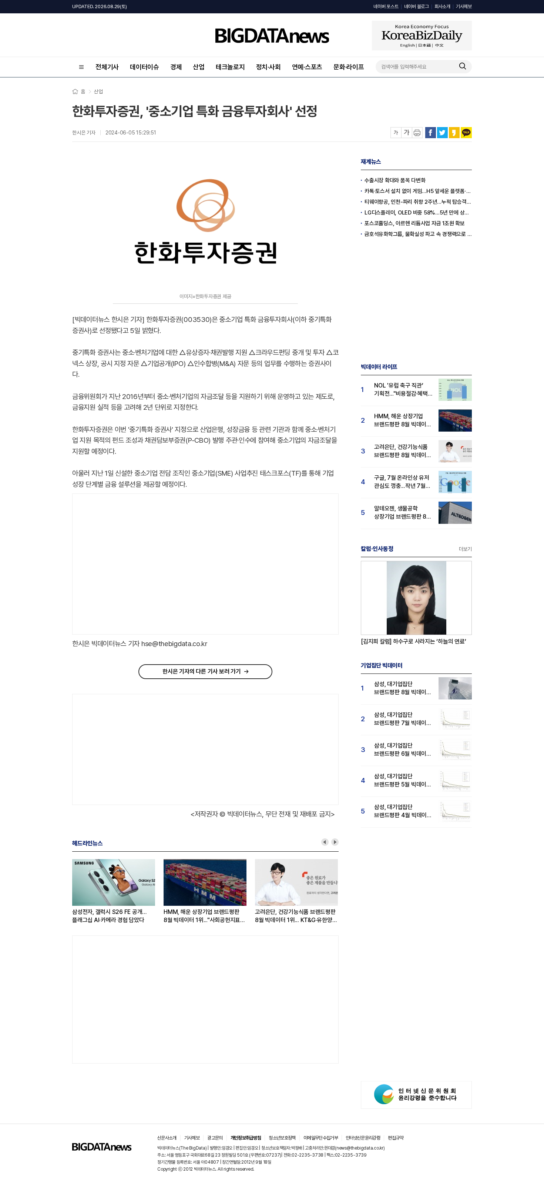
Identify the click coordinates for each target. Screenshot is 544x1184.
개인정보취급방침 (246, 1138)
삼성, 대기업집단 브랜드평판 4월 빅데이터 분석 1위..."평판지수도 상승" (403, 811)
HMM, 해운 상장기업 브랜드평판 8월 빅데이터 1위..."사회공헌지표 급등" (202, 916)
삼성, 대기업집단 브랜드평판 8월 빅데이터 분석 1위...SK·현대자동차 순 (402, 688)
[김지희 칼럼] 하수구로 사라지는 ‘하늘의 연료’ (413, 641)
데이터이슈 (144, 67)
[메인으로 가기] (101, 1148)
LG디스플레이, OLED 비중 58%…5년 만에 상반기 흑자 (418, 212)
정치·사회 (268, 67)
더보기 (465, 549)
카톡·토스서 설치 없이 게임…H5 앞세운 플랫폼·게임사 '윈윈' (418, 191)
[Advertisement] (135, 564)
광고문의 (214, 1138)
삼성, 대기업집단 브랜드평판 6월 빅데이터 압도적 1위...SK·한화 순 (402, 750)
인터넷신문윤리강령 (363, 1138)
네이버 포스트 (385, 6)
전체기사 (107, 67)
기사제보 (464, 6)
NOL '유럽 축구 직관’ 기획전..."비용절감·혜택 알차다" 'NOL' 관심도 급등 (401, 390)
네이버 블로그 (416, 6)
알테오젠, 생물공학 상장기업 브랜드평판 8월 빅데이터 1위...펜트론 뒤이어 (402, 513)
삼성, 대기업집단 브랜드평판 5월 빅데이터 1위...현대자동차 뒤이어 (402, 781)
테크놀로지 (230, 67)
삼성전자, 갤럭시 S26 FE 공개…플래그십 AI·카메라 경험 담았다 (109, 916)
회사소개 (442, 6)
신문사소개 (167, 1138)
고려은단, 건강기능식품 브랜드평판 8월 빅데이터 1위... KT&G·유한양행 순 (296, 916)
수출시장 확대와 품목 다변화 (395, 180)
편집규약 (395, 1138)
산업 (199, 67)
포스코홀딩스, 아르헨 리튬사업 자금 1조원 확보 (415, 223)
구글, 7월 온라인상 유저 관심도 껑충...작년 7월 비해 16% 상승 (401, 482)
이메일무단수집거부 (320, 1138)
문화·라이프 (348, 67)
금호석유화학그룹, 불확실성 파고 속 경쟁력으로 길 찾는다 (418, 234)
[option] (118, 891)
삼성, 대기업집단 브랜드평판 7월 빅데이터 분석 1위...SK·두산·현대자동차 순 (402, 719)
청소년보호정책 (282, 1138)
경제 (176, 67)
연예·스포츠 (307, 67)
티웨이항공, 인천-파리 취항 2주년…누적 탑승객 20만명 (418, 202)
